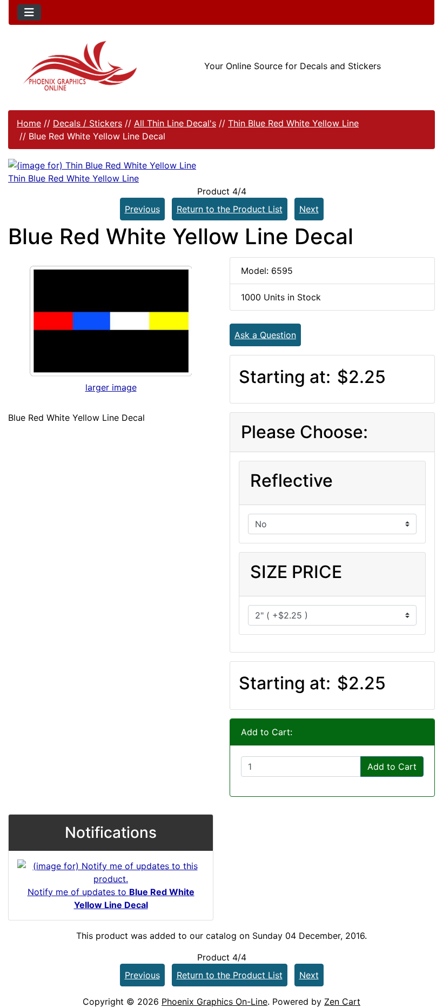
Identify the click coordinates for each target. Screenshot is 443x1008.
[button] (423, 954)
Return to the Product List (230, 209)
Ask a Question (265, 335)
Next (309, 209)
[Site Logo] (80, 66)
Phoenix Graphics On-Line (214, 1001)
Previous (142, 209)
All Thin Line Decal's (175, 123)
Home (29, 123)
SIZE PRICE (296, 571)
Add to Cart (392, 766)
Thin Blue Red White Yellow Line (293, 123)
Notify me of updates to (111, 898)
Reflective (291, 480)
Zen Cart (342, 1001)
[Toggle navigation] (29, 12)
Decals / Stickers (87, 123)
